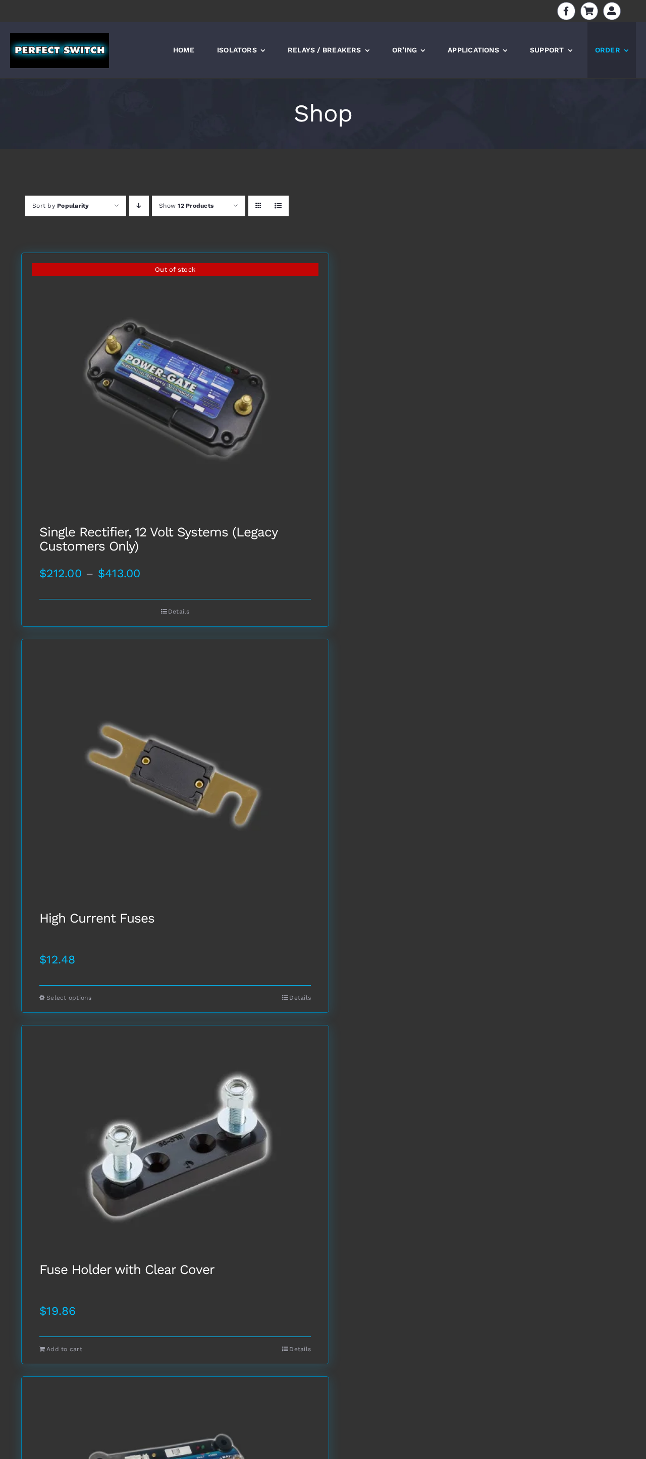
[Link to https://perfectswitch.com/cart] (589, 11)
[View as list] (278, 206)
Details (179, 611)
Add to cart (64, 1349)
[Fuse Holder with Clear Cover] (175, 1144)
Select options (68, 997)
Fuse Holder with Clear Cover (126, 1270)
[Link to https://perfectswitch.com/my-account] (612, 11)
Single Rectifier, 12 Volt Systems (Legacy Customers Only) (158, 539)
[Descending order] (139, 206)
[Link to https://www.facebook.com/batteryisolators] (566, 11)
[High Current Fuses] (175, 775)
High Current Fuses (96, 918)
